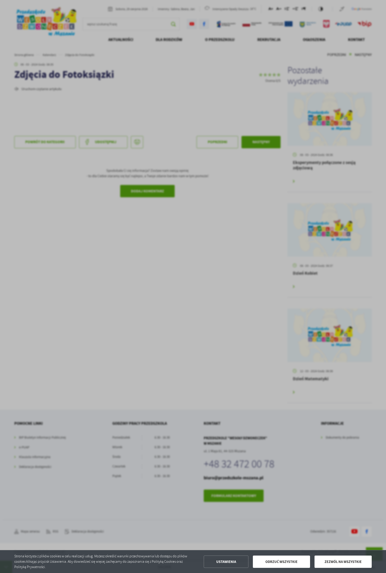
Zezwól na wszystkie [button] (343, 561)
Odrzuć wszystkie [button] (281, 561)
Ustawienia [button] (226, 561)
